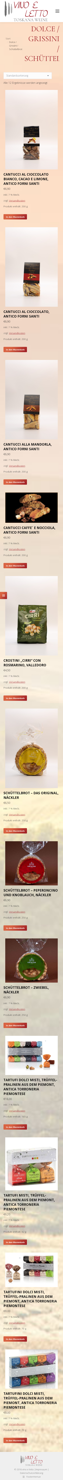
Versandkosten (17, 200)
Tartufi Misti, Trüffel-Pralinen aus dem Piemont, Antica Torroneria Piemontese (29, 1202)
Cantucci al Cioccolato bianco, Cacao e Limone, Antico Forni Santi (26, 179)
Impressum (41, 1469)
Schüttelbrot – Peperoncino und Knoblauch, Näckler (31, 892)
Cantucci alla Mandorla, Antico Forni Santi (28, 446)
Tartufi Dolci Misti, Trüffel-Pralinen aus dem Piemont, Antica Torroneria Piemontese (30, 1087)
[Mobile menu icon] (57, 11)
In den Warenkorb (15, 217)
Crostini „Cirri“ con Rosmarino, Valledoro (25, 662)
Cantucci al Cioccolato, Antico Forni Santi (26, 314)
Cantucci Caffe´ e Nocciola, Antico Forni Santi (29, 530)
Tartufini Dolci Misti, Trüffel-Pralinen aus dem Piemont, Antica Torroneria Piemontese (30, 1299)
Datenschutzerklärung (31, 1473)
